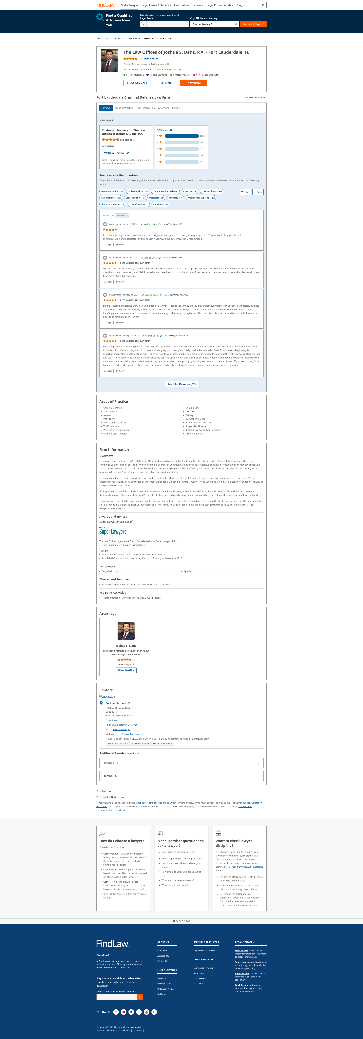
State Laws (199, 973)
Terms (99, 1030)
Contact (176, 107)
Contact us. (124, 967)
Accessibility (163, 955)
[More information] (171, 130)
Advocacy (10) (175, 197)
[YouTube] (123, 1012)
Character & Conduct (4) (112, 204)
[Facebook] (116, 1012)
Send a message (121, 729)
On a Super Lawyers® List (132, 545)
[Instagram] (139, 1012)
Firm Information (145, 107)
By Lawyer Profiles (165, 989)
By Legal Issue (164, 983)
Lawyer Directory (103, 38)
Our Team (162, 950)
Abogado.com (242, 973)
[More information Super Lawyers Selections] (132, 521)
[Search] (263, 5)
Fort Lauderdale (133, 38)
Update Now (118, 797)
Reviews (106, 107)
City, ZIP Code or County (203, 18)
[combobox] (164, 24)
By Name (161, 994)
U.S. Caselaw (200, 978)
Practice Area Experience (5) (201, 197)
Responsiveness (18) (111, 197)
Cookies (137, 1030)
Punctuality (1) (160, 204)
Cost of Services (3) (139, 204)
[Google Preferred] (154, 1012)
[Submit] (140, 997)
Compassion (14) (155, 197)
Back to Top (183, 921)
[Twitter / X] (131, 1012)
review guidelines (125, 163)
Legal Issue (146, 18)
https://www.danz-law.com (130, 734)
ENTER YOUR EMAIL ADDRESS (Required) (116, 991)
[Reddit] (146, 1012)
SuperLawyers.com (244, 962)
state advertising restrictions (151, 802)
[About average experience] (217, 74)
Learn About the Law (204, 968)
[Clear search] (236, 24)
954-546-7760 (130, 724)
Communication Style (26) (165, 191)
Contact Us (162, 961)
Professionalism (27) (138, 191)
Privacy (110, 1030)
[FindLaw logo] (107, 5)
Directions (111, 720)
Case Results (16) (134, 197)
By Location (162, 978)
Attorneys (163, 107)
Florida (118, 38)
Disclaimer (124, 1030)
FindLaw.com (241, 950)
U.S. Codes (199, 983)
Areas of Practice (124, 107)
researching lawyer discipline (247, 866)
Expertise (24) (190, 191)
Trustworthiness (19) (212, 191)
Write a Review (151, 58)
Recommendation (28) (112, 191)
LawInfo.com (241, 985)
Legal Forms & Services (204, 950)
